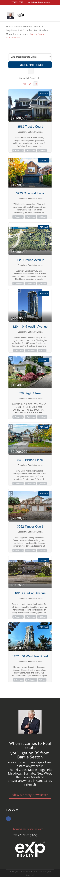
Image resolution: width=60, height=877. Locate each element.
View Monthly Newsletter (30, 795)
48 (35, 83)
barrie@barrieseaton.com (28, 829)
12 (24, 83)
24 (30, 83)
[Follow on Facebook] (8, 818)
